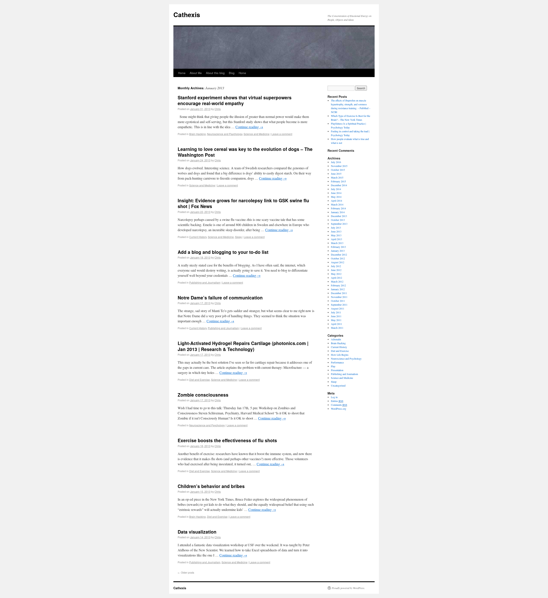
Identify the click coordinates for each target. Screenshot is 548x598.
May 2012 (336, 273)
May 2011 (336, 320)
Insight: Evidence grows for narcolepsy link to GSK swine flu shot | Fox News (243, 203)
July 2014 (336, 189)
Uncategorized (338, 385)
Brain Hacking (197, 134)
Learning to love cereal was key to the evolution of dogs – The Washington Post (245, 152)
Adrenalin (336, 339)
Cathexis (186, 14)
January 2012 (338, 289)
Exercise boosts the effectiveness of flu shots (227, 440)
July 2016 (336, 162)
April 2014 (336, 200)
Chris (217, 109)
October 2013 (338, 220)
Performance (337, 362)
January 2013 (338, 250)
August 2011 (337, 308)
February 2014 (338, 208)
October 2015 (338, 169)
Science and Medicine (257, 134)
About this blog (215, 73)
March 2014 (337, 204)
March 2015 (337, 177)
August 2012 (337, 262)
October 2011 (338, 300)
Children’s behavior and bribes (211, 486)
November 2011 (339, 297)
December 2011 (339, 293)
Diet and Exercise (199, 379)
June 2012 (336, 270)
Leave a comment (281, 134)
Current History (198, 237)
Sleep (238, 237)
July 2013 (336, 227)
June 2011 (336, 316)
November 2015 (339, 166)
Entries (337, 401)
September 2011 (339, 304)
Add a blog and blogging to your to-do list (223, 252)
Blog (231, 73)
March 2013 (337, 243)
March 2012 (337, 281)
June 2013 (336, 231)
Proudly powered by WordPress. (348, 588)
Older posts (186, 572)
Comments (339, 404)
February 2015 (338, 181)
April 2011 (336, 324)
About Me (196, 73)
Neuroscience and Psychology (224, 134)
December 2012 (339, 254)
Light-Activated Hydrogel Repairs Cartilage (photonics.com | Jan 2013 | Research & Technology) (243, 346)
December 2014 (339, 185)
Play (333, 366)
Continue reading (249, 127)
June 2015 (336, 173)
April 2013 (336, 239)
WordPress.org (338, 408)
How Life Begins (339, 354)
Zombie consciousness (203, 394)
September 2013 (339, 223)
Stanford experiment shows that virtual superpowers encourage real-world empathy (235, 100)
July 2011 (336, 312)
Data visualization (197, 531)
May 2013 (336, 235)
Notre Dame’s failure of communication (220, 297)
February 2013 (338, 246)
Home (181, 73)
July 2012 (336, 266)
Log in (334, 397)
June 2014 (336, 193)
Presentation (337, 370)
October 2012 (338, 258)
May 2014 (336, 196)
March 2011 (337, 327)
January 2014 (338, 212)
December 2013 (339, 216)
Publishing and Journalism (204, 282)
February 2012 (338, 285)
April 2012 (336, 277)
